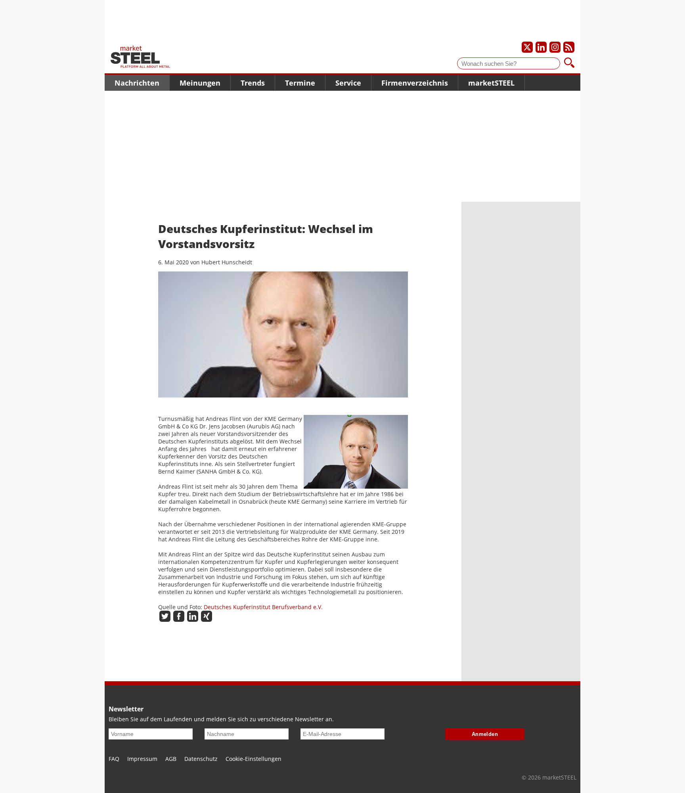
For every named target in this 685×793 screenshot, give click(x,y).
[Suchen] (569, 63)
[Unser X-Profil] (527, 47)
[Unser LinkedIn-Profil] (541, 47)
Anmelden (485, 734)
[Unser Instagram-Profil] (555, 47)
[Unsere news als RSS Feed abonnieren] (568, 47)
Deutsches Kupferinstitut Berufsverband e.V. (263, 607)
